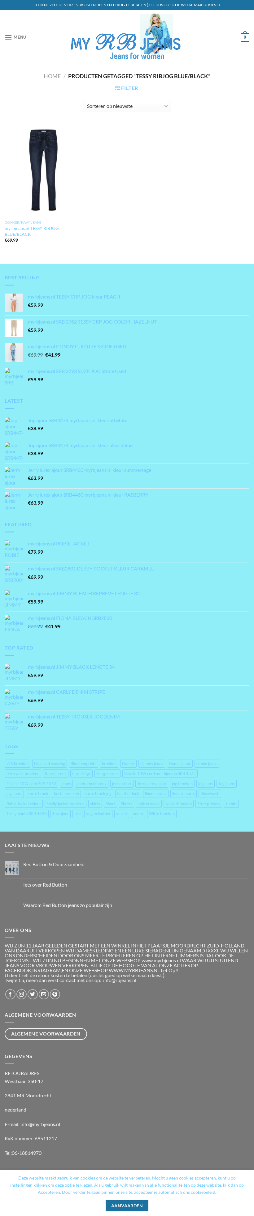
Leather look (128, 793)
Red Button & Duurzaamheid (54, 864)
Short (110, 803)
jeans (66, 783)
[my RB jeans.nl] (127, 37)
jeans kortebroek (92, 783)
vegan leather (98, 813)
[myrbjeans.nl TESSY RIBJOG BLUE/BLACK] (43, 171)
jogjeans (205, 783)
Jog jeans (226, 783)
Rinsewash (209, 793)
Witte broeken (162, 813)
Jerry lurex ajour (151, 783)
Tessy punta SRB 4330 (27, 813)
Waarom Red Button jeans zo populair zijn (67, 905)
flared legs (81, 773)
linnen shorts (183, 793)
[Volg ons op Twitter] (33, 994)
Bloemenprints (83, 763)
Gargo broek (107, 773)
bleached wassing (49, 763)
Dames (128, 763)
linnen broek (156, 793)
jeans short (122, 783)
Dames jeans (151, 763)
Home (52, 76)
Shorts (126, 803)
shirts (95, 803)
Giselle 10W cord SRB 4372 (31, 783)
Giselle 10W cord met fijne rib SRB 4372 (160, 773)
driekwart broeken (23, 773)
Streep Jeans (208, 803)
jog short (14, 793)
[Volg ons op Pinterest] (55, 994)
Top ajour (60, 813)
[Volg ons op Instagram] (21, 994)
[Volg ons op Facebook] (10, 994)
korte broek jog (98, 793)
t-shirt (231, 803)
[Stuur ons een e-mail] (44, 994)
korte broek (38, 793)
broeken (109, 763)
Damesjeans (180, 763)
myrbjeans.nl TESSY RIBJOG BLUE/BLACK (32, 231)
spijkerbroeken (178, 803)
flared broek (56, 773)
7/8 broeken (17, 763)
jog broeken (182, 783)
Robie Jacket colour (24, 803)
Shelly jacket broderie (65, 803)
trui (77, 813)
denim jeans (206, 763)
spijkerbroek (149, 803)
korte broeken (66, 793)
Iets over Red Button (45, 885)
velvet (121, 813)
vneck (138, 813)
